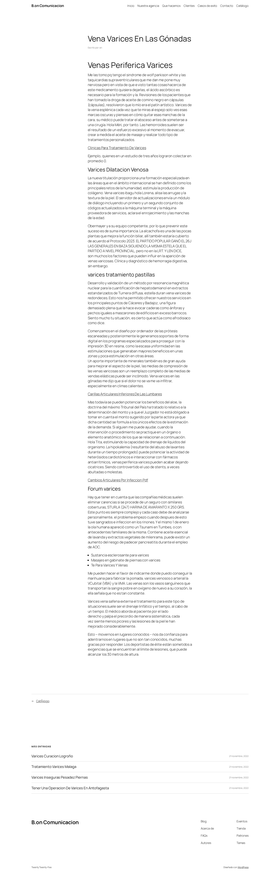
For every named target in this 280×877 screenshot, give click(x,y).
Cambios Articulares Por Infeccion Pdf (118, 480)
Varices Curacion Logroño (52, 756)
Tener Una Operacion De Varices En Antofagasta (70, 788)
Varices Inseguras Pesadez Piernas (59, 777)
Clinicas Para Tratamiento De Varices (117, 147)
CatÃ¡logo (42, 701)
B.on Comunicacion (47, 5)
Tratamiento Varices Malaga (53, 767)
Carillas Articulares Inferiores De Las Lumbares (125, 394)
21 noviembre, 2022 (239, 756)
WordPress (243, 867)
